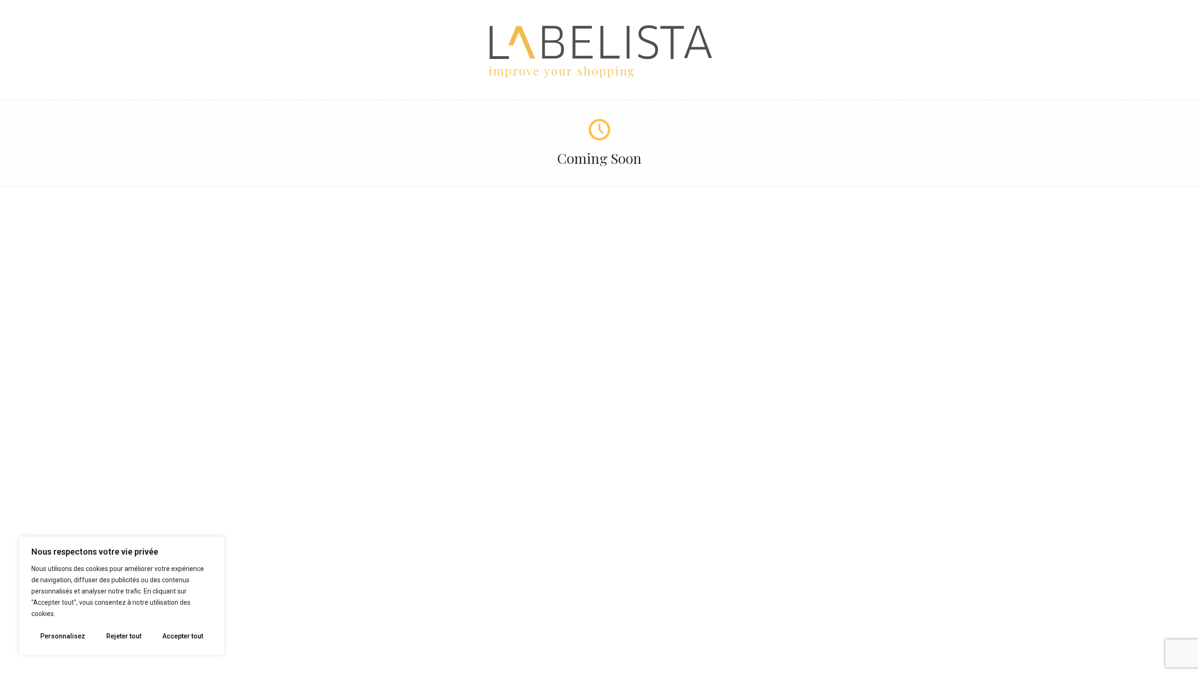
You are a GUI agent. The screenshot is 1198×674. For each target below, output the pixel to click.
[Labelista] (599, 76)
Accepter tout (182, 636)
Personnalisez (62, 636)
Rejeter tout (123, 636)
